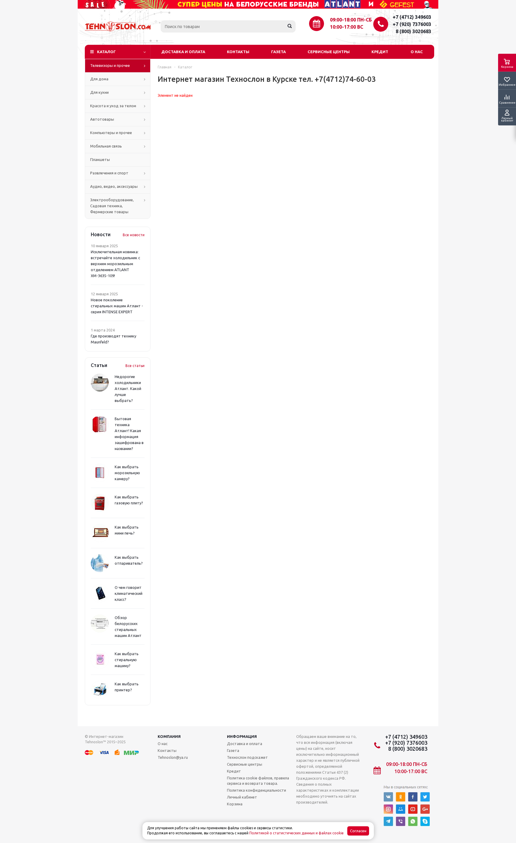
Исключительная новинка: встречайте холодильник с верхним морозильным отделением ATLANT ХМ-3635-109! (115, 264)
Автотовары (102, 119)
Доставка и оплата (183, 52)
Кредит (379, 52)
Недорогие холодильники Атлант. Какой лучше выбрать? (128, 388)
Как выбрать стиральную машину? (127, 660)
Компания (169, 736)
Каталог (106, 52)
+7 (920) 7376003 (412, 24)
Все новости (134, 235)
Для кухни (99, 92)
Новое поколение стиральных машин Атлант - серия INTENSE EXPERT (117, 306)
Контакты (238, 52)
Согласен (358, 831)
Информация (242, 736)
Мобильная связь (106, 146)
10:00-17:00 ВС (346, 27)
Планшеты (100, 159)
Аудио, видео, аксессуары (114, 186)
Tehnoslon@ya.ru (173, 757)
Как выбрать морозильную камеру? (127, 473)
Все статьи (135, 366)
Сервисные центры (329, 52)
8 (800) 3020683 (413, 31)
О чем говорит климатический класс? (128, 593)
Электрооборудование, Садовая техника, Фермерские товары (112, 206)
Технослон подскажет (247, 757)
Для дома (99, 79)
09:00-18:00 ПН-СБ (351, 19)
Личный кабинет (242, 797)
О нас (417, 52)
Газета (278, 52)
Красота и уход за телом (113, 106)
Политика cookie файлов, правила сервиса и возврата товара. (258, 780)
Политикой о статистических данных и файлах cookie (296, 833)
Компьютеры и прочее (111, 132)
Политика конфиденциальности (256, 790)
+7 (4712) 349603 (412, 17)
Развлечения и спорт (109, 173)
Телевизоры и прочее (110, 65)
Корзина (234, 804)
